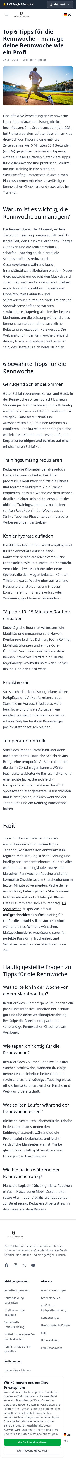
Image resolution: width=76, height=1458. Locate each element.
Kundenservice (50, 1317)
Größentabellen (50, 1298)
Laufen (41, 59)
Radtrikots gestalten (16, 1290)
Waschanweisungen (53, 1290)
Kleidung (28, 59)
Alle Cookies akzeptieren (32, 1442)
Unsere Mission (50, 1340)
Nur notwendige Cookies (32, 1450)
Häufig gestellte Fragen (55, 1325)
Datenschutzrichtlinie (17, 1370)
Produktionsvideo (51, 1348)
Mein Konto (60, 4)
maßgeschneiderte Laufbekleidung (30, 915)
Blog (43, 1332)
